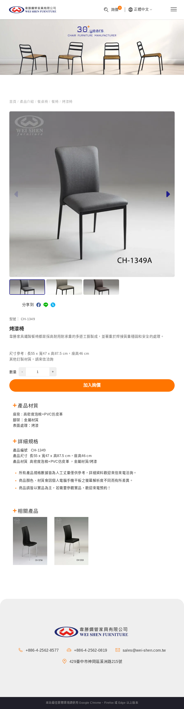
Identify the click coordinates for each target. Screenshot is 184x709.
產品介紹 (27, 101)
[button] (167, 194)
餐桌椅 (42, 101)
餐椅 (55, 101)
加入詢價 (92, 385)
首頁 (13, 101)
